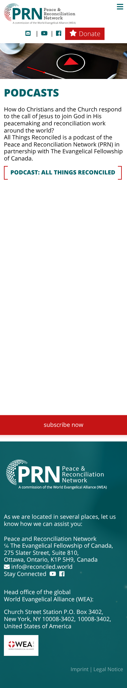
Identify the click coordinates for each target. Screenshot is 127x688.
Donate (89, 33)
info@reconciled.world (41, 567)
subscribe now (63, 425)
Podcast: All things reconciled (62, 172)
